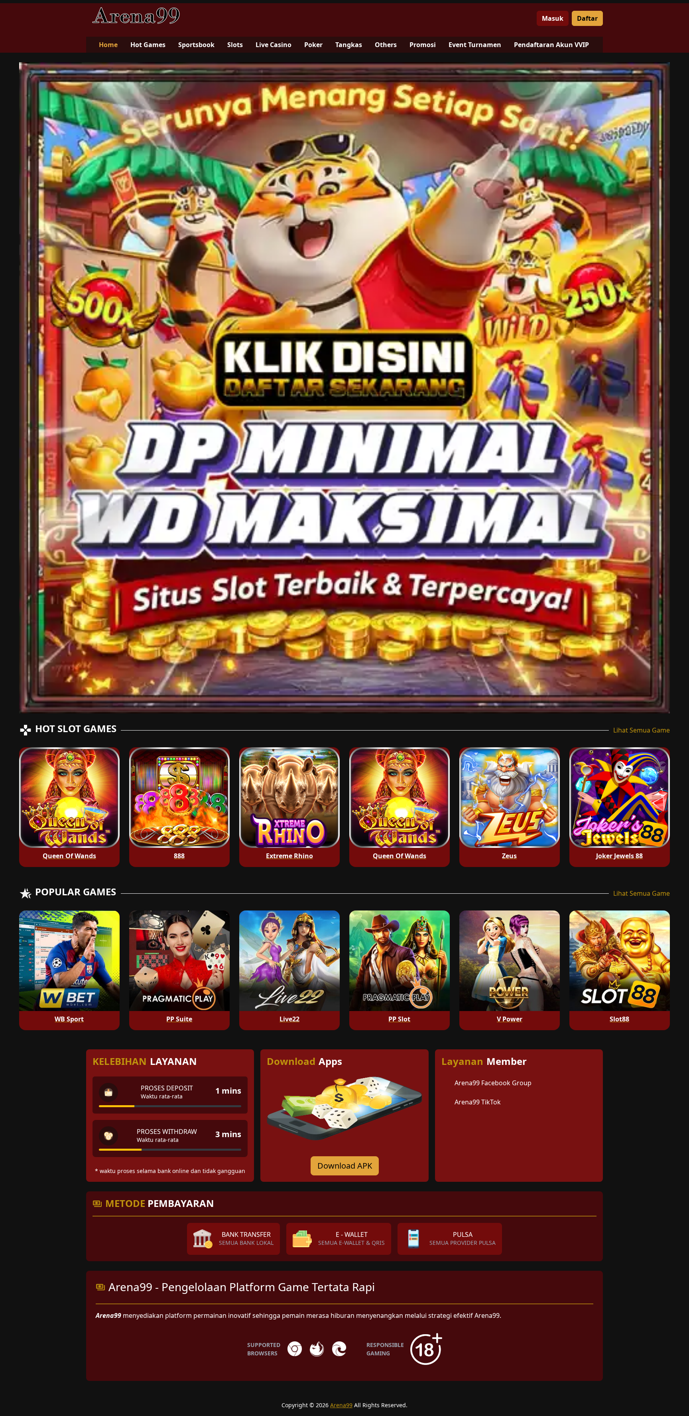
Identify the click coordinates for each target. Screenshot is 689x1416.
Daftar (587, 18)
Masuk (552, 18)
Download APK (344, 1165)
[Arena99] (136, 15)
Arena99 (341, 1405)
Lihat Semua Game (641, 730)
